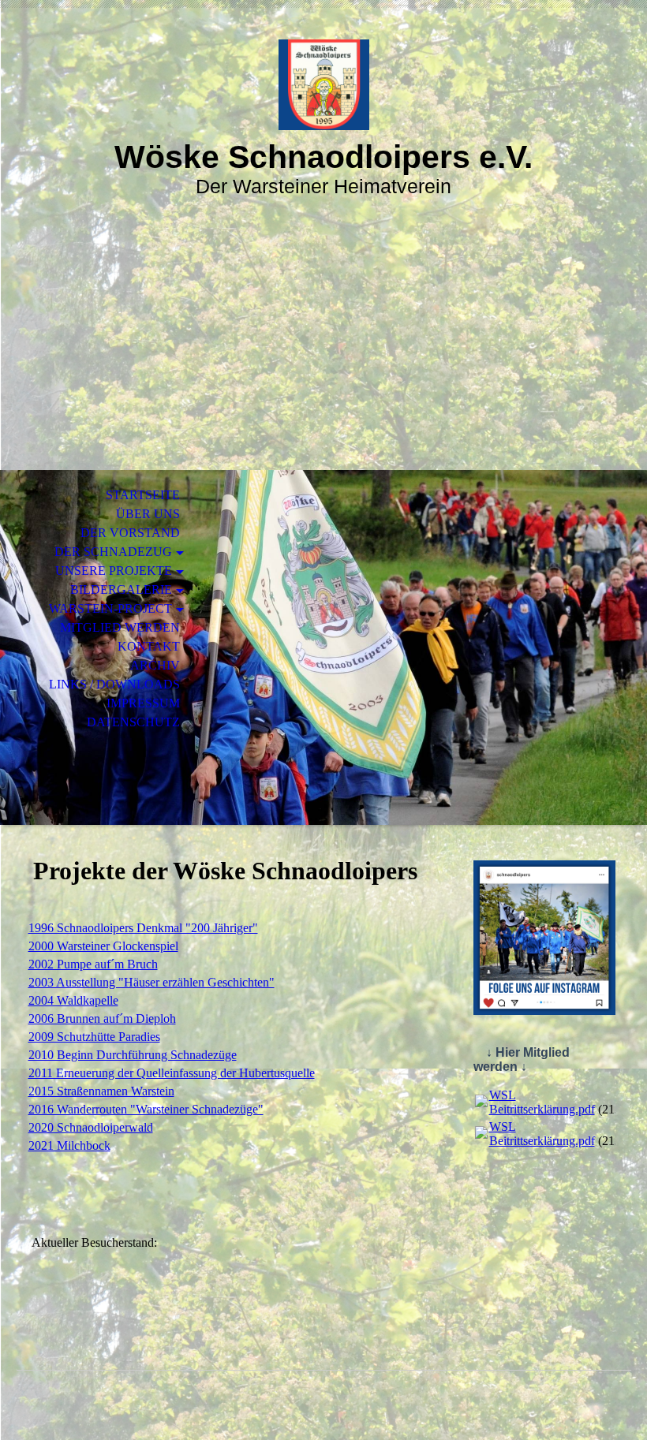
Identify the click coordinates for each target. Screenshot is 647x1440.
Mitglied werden (120, 627)
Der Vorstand (130, 532)
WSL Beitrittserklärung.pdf (542, 1102)
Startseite (143, 495)
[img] (323, 84)
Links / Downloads (114, 684)
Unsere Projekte (113, 570)
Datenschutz (133, 722)
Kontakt (149, 646)
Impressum (143, 703)
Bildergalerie (121, 589)
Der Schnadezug (113, 551)
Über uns (148, 513)
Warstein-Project (110, 608)
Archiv (155, 665)
